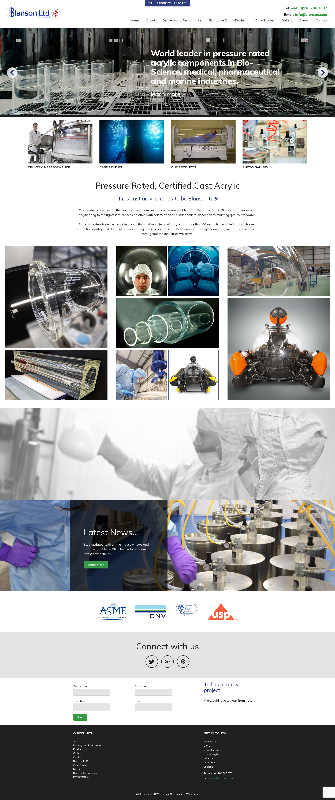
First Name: (80, 686)
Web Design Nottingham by (171, 794)
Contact (321, 20)
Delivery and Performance (182, 20)
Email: (138, 701)
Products (241, 20)
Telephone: (80, 701)
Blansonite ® (218, 20)
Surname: (140, 686)
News (304, 20)
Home (134, 20)
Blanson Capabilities (85, 773)
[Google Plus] (167, 661)
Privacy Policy (81, 776)
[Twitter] (152, 661)
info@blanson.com (222, 778)
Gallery (287, 20)
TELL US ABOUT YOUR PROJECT (167, 3)
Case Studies (264, 20)
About (150, 20)
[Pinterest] (183, 661)
